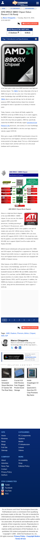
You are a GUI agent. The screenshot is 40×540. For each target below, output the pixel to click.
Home (3, 435)
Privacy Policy (6, 472)
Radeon (13, 333)
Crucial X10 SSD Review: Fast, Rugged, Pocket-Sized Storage (19, 385)
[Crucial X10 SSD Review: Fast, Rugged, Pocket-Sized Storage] (19, 373)
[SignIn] (4, 2)
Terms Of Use (20, 539)
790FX (16, 91)
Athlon (26, 333)
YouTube (8, 491)
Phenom (20, 333)
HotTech (4, 475)
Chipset (32, 333)
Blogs (3, 444)
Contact (4, 469)
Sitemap (4, 450)
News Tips (5, 466)
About (3, 460)
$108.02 (27, 33)
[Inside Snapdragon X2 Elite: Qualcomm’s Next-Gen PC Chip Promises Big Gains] (32, 373)
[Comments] (19, 23)
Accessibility (23, 460)
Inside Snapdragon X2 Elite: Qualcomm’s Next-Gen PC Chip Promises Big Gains (32, 388)
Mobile (20, 441)
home (3, 8)
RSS (7, 494)
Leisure (21, 447)
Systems (21, 438)
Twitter (7, 485)
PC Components (15, 8)
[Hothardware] (20, 3)
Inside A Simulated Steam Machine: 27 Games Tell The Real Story (7, 385)
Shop (20, 463)
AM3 (2, 336)
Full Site (4, 447)
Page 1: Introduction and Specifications (15, 39)
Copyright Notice (33, 536)
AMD (8, 333)
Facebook (8, 488)
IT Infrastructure (24, 444)
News (3, 441)
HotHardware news (30, 357)
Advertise (4, 463)
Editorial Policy (23, 466)
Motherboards (29, 8)
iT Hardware (13, 33)
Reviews (4, 438)
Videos (21, 450)
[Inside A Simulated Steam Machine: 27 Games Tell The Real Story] (6, 373)
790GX (3, 99)
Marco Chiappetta (19, 340)
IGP (6, 336)
